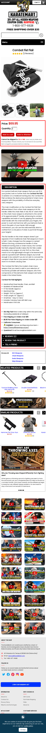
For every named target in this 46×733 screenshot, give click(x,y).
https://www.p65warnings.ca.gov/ (16, 327)
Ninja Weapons (17, 361)
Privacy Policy (5, 702)
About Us (4, 697)
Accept (23, 730)
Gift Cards (26, 697)
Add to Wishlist (24, 134)
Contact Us (4, 699)
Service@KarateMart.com (16, 656)
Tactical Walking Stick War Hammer (9, 388)
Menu (4, 42)
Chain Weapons (17, 356)
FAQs (25, 702)
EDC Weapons (17, 353)
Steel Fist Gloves (29, 432)
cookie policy (28, 726)
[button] (42, 110)
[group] (9, 382)
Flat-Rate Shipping (29, 699)
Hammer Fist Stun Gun (9, 432)
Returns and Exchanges (9, 705)
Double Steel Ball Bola (29, 388)
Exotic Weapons (17, 358)
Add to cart (8, 134)
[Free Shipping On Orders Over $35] (23, 30)
